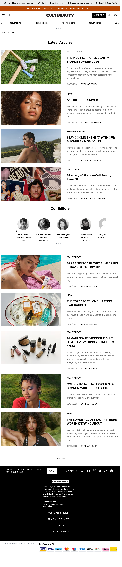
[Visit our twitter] (94, 471)
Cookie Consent (49, 501)
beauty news (74, 257)
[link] (109, 15)
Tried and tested (41, 23)
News (70, 94)
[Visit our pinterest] (111, 471)
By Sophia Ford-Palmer (93, 198)
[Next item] (104, 231)
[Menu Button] (3, 15)
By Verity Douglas (91, 122)
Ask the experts (68, 23)
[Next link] (118, 23)
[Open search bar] (9, 15)
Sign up (52, 471)
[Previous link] (1, 23)
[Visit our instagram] (100, 471)
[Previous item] (16, 231)
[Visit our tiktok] (106, 471)
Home (4, 32)
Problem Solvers (76, 131)
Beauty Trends (95, 23)
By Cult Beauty (89, 368)
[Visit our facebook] (88, 471)
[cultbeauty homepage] (60, 15)
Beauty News (15, 23)
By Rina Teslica (89, 84)
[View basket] (115, 15)
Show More (60, 459)
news (70, 295)
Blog (12, 32)
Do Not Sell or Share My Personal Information (56, 505)
